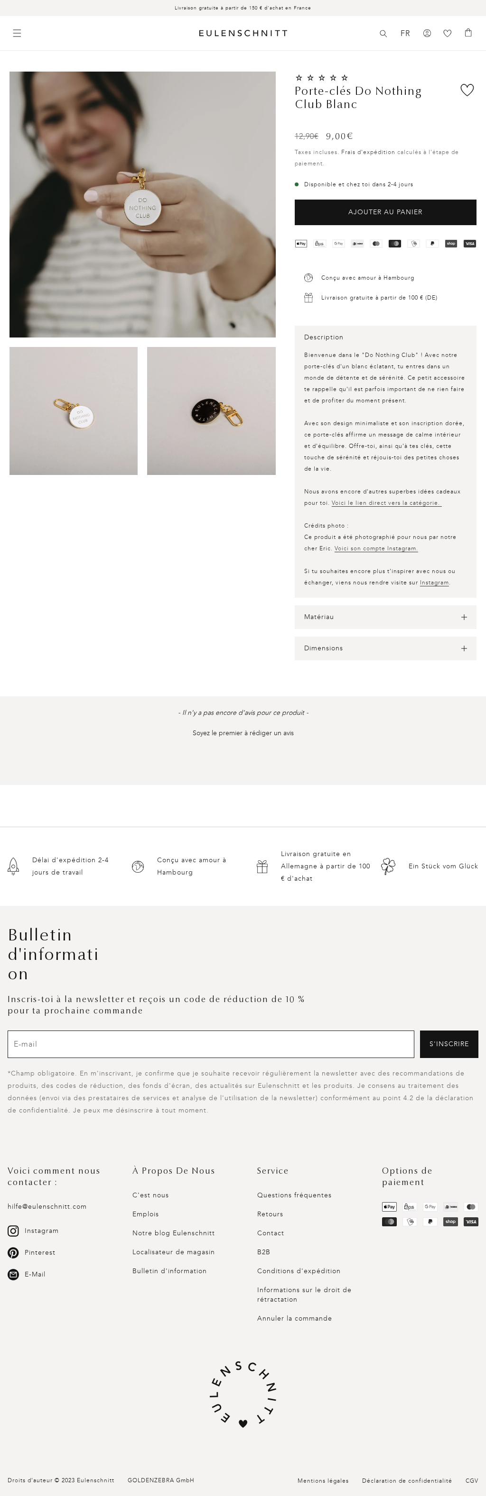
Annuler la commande (294, 1318)
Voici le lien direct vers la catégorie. (387, 503)
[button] (383, 33)
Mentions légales (323, 1481)
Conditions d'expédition (299, 1271)
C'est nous (150, 1195)
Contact (270, 1233)
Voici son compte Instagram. (376, 548)
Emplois (145, 1214)
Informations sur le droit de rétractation (304, 1295)
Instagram (434, 582)
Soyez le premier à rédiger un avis (243, 733)
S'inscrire (449, 1044)
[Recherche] (383, 33)
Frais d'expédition (368, 152)
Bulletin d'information (169, 1271)
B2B (264, 1252)
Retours (270, 1214)
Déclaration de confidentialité (407, 1481)
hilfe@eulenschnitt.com (47, 1207)
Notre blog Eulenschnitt (173, 1233)
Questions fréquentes (294, 1195)
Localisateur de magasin (173, 1252)
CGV (472, 1481)
